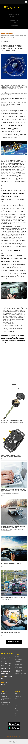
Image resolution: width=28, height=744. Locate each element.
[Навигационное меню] (26, 2)
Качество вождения (18, 661)
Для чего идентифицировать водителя (11, 563)
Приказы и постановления (5, 704)
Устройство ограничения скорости (20, 673)
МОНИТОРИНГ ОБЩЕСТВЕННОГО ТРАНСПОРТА (13, 597)
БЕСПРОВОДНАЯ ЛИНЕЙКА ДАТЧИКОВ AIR (12, 420)
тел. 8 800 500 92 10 (14, 14)
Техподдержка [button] (14, 25)
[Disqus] (14, 363)
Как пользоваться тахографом (5, 702)
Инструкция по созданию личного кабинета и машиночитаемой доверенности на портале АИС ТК (13, 491)
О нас (16, 705)
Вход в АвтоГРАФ (14, 20)
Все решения (17, 656)
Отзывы (16, 710)
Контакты (16, 715)
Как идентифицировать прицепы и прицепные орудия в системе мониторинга (13, 527)
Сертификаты (17, 708)
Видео (16, 698)
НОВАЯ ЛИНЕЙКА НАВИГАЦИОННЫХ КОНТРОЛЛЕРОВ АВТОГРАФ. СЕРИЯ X (11, 456)
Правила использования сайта (14, 736)
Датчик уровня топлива (18, 659)
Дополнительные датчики (19, 664)
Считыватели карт (4, 696)
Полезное (4, 33)
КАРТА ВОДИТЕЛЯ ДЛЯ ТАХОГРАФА (10, 632)
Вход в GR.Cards (14, 22)
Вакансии (16, 713)
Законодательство (18, 696)
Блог (11, 33)
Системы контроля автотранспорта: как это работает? (13, 36)
